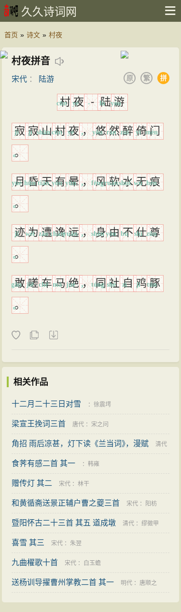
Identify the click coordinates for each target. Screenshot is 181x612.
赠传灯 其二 (32, 483)
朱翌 (76, 543)
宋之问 (100, 424)
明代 (126, 583)
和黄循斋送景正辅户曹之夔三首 (66, 503)
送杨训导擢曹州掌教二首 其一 (63, 582)
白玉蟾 (92, 563)
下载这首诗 (53, 335)
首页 (11, 35)
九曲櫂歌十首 (35, 562)
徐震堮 (102, 404)
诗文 (33, 35)
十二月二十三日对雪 (46, 404)
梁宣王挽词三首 (39, 424)
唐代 (78, 424)
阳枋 (151, 503)
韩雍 (93, 464)
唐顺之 (148, 583)
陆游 (46, 79)
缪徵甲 (150, 523)
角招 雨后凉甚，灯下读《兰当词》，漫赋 (80, 443)
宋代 (19, 79)
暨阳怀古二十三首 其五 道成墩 (64, 523)
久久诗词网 (49, 11)
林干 (83, 484)
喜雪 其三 (28, 543)
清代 (161, 444)
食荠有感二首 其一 (43, 463)
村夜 (55, 35)
